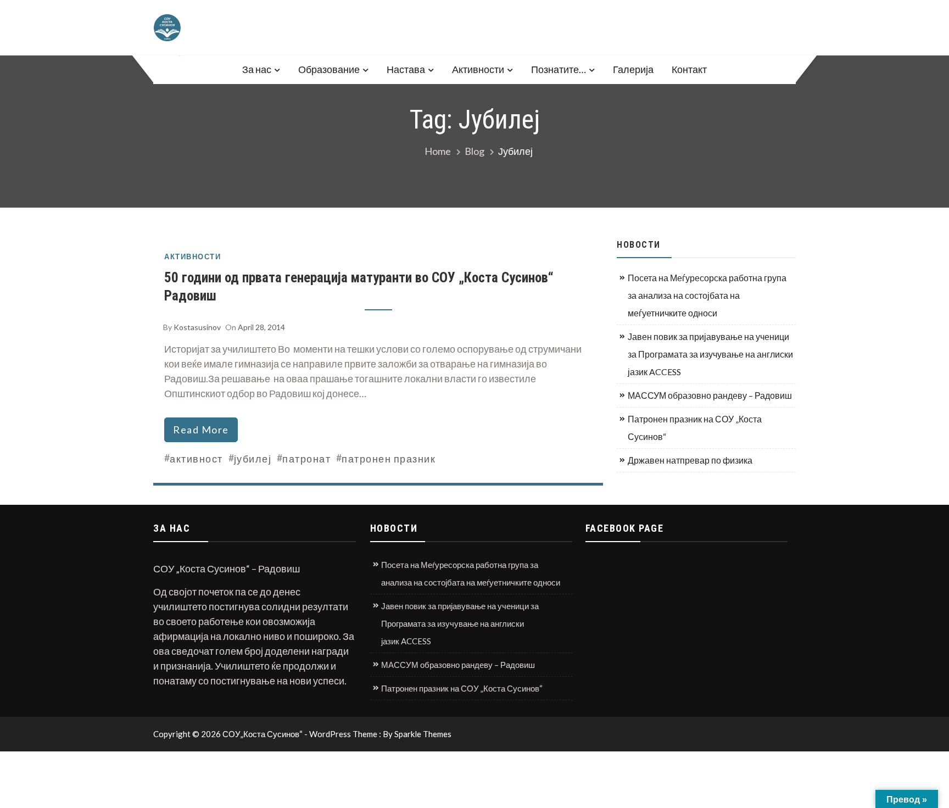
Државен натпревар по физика (690, 460)
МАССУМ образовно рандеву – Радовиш (710, 395)
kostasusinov (197, 327)
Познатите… (558, 69)
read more (201, 429)
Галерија (633, 69)
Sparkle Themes (422, 734)
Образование (329, 69)
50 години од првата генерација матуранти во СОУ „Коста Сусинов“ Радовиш (359, 287)
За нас (256, 69)
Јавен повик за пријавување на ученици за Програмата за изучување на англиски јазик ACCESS (710, 354)
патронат (306, 459)
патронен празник (389, 459)
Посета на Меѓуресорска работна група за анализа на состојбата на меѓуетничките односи (707, 295)
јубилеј (253, 459)
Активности (478, 69)
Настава (406, 69)
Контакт (689, 69)
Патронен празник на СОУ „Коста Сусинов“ (695, 428)
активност (196, 459)
